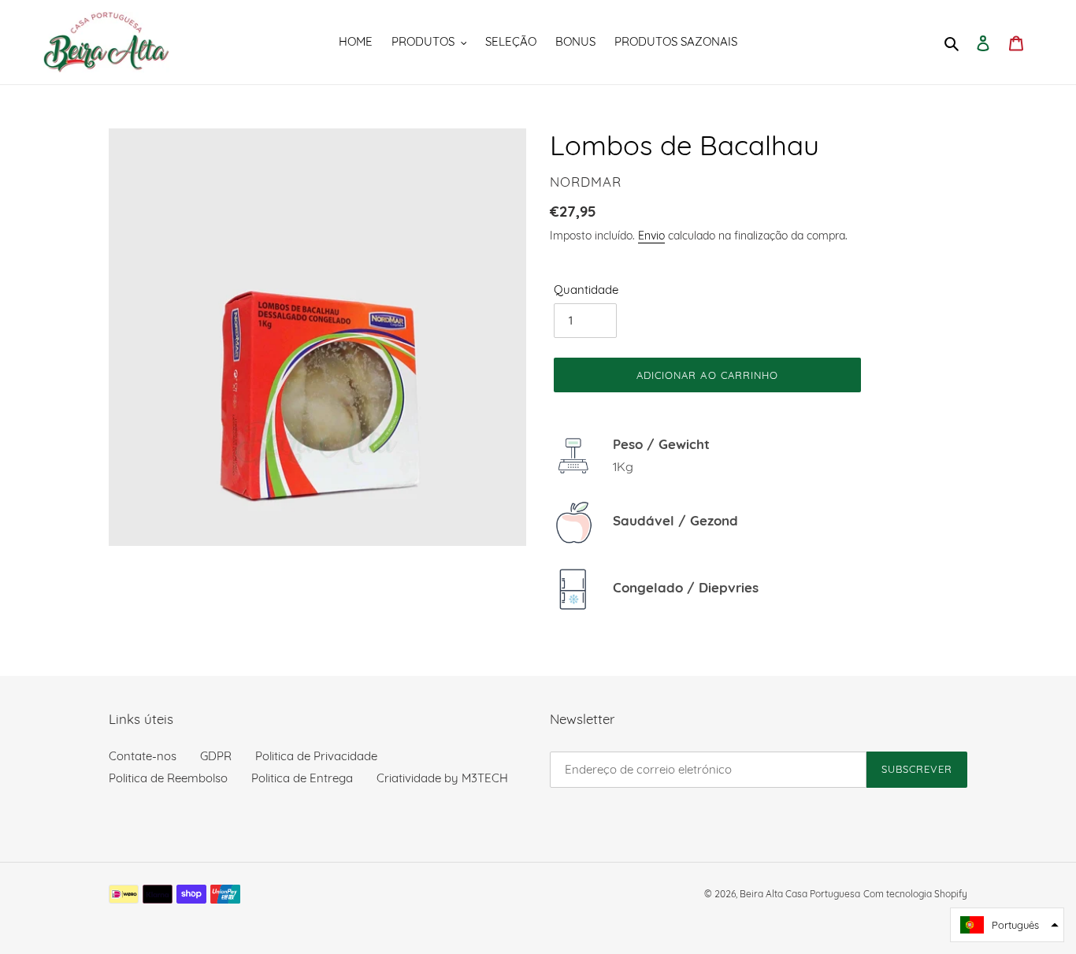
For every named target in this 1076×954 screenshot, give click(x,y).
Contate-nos (142, 755)
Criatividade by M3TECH (442, 777)
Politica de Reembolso (168, 777)
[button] (1007, 925)
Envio (651, 235)
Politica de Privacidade (316, 755)
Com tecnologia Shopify (915, 894)
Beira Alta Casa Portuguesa (800, 894)
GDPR (216, 755)
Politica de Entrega (302, 777)
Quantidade (586, 289)
